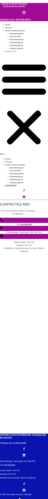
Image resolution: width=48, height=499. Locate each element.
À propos (8, 28)
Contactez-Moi (10, 51)
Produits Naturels (16, 48)
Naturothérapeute (17, 39)
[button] (24, 105)
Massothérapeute (17, 34)
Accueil (7, 25)
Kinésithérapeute (16, 42)
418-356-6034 (26, 224)
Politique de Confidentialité (13, 443)
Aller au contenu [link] (6, 1)
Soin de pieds (15, 36)
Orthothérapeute (16, 45)
